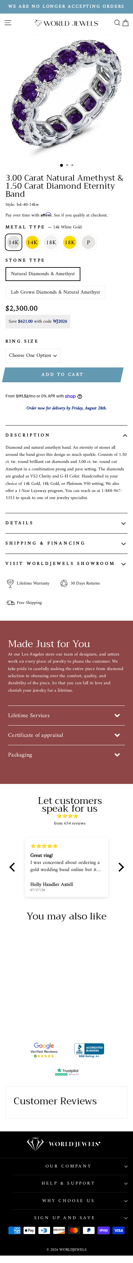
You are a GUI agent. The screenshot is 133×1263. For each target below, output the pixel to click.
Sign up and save (65, 1218)
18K (51, 243)
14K (13, 243)
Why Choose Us (68, 1201)
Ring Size (22, 341)
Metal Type (43, 227)
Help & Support (69, 1183)
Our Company (69, 1166)
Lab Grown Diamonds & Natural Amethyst (55, 292)
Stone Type (25, 260)
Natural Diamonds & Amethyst (43, 273)
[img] (70, 816)
